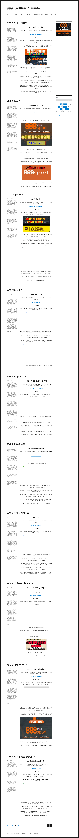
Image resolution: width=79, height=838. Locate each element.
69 (24, 825)
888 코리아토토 (12, 201)
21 (68, 108)
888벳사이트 (13, 142)
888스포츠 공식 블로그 (10, 42)
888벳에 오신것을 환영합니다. (22, 756)
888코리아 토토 (10, 61)
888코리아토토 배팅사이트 (20, 583)
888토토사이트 (14, 65)
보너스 (21, 14)
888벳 (15, 33)
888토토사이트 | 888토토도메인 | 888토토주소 (23, 8)
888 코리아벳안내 (12, 29)
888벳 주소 (11, 115)
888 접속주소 (11, 28)
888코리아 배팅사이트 (18, 513)
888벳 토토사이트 (14, 605)
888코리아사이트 (10, 426)
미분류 (13, 66)
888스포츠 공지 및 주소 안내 (38, 14)
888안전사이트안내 (11, 133)
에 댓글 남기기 (9, 73)
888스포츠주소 (13, 52)
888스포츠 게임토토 (12, 618)
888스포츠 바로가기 (11, 210)
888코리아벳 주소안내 (12, 475)
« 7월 (59, 115)
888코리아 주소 (9, 411)
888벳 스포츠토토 (10, 114)
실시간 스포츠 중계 (54, 14)
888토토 (10, 65)
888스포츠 (15, 304)
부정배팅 (11, 14)
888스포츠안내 (14, 403)
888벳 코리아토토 (12, 38)
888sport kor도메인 (10, 33)
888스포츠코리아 (10, 126)
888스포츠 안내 (11, 309)
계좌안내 (16, 14)
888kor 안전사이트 (10, 522)
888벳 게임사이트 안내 (10, 301)
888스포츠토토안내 (10, 56)
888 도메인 (10, 106)
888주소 (13, 776)
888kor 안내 (12, 31)
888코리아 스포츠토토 (12, 777)
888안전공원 (13, 222)
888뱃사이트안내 (11, 113)
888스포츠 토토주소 (11, 50)
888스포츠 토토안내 (12, 214)
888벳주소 (12, 39)
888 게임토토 (11, 695)
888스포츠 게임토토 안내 (12, 41)
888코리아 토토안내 (13, 137)
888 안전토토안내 (12, 591)
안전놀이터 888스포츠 (18, 664)
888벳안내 (9, 39)
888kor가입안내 (9, 299)
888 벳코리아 (12, 107)
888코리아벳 (9, 138)
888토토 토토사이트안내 (13, 419)
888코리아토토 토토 (17, 376)
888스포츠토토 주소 (11, 128)
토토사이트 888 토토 (17, 194)
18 (61, 108)
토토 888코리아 (15, 100)
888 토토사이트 (13, 30)
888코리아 (14, 70)
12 (63, 106)
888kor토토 (11, 386)
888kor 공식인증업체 (10, 452)
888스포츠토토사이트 (12, 789)
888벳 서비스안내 (10, 391)
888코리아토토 (11, 427)
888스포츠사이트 (13, 234)
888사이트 (14, 67)
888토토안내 (9, 66)
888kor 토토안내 (10, 385)
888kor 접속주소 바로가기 (12, 384)
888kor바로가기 (9, 595)
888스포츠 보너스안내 (11, 771)
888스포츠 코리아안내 (12, 612)
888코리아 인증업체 (10, 474)
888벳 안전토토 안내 (11, 457)
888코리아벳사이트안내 (11, 781)
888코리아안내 (14, 321)
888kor (8, 31)
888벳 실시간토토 (12, 392)
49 (19, 825)
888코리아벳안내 (10, 64)
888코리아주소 (12, 148)
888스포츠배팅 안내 (10, 613)
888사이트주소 (11, 40)
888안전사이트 (11, 57)
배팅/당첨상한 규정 (27, 14)
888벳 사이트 (11, 36)
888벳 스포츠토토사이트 (12, 765)
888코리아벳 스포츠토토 (11, 320)
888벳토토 (10, 67)
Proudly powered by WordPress (33, 833)
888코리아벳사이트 (13, 228)
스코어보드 (47, 14)
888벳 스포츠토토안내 (10, 766)
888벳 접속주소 (12, 37)
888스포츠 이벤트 (10, 47)
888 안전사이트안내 (12, 670)
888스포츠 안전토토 (13, 46)
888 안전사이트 (10, 383)
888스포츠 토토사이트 (11, 465)
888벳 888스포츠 (10, 388)
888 (8, 28)
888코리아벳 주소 (12, 414)
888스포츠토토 (13, 55)
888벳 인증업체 (12, 303)
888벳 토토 (14, 115)
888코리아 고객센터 (17, 22)
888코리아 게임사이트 (11, 58)
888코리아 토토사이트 (12, 557)
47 (12, 825)
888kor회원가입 (11, 32)
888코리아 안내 (12, 135)
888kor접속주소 (11, 300)
